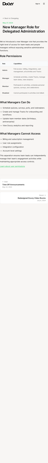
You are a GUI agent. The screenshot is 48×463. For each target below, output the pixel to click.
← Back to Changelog (11, 18)
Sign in (37, 4)
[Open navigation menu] (44, 3)
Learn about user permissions (12, 166)
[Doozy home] (8, 4)
